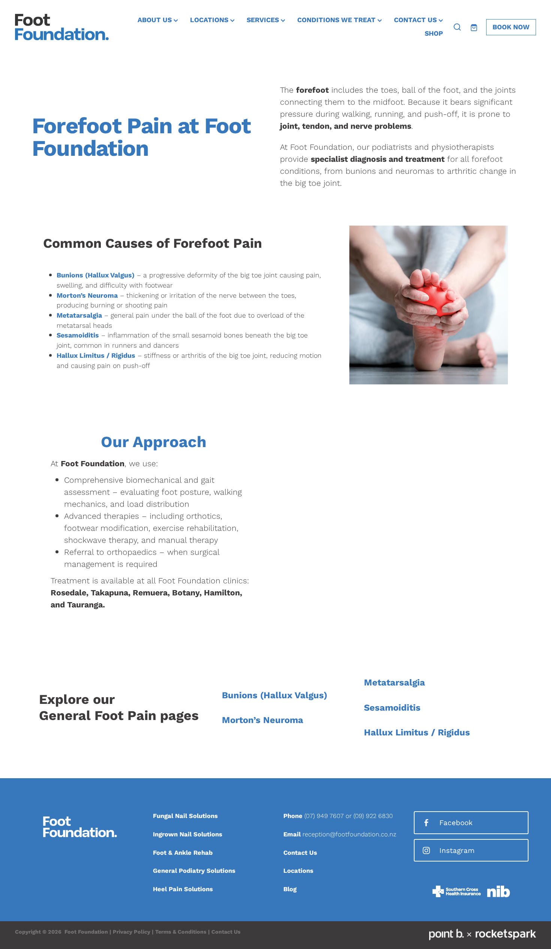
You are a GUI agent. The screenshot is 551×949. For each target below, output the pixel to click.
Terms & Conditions (181, 931)
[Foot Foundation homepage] (67, 27)
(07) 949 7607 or (328, 815)
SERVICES (264, 19)
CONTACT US (416, 19)
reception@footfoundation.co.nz (349, 834)
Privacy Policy (131, 931)
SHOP (434, 33)
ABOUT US (156, 19)
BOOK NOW (511, 27)
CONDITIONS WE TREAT (337, 19)
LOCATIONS (210, 19)
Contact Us (226, 931)
